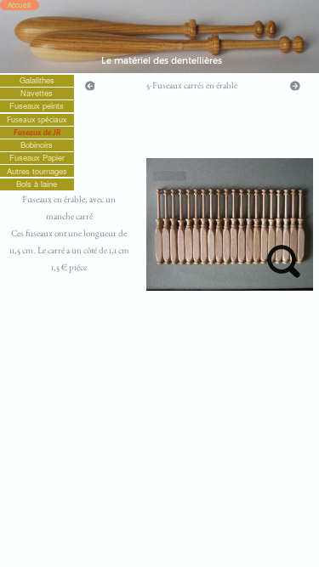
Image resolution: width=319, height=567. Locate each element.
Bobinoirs (36, 144)
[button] (90, 84)
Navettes (36, 93)
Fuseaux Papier (37, 157)
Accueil (19, 4)
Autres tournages (37, 170)
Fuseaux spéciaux (37, 119)
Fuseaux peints (36, 105)
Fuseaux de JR (37, 132)
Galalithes (37, 80)
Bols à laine (36, 184)
